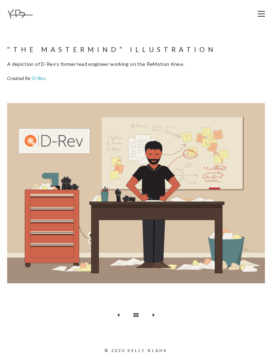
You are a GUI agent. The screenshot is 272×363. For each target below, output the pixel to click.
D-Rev (38, 78)
